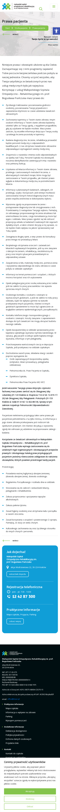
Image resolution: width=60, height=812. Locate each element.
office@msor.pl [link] (14, 699)
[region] (30, 785)
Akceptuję (30, 791)
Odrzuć (30, 806)
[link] (56, 31)
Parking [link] (9, 716)
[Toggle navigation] (54, 6)
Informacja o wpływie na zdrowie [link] (21, 712)
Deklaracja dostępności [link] (16, 731)
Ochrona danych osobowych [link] (18, 739)
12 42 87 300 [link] (23, 596)
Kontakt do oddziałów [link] (16, 757)
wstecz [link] (15, 34)
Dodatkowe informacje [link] (14, 727)
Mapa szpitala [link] (12, 708)
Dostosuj (30, 799)
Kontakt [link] (7, 749)
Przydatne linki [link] (12, 743)
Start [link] (7, 28)
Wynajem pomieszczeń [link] (16, 720)
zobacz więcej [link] (15, 621)
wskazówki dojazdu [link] (17, 574)
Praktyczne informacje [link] (14, 704)
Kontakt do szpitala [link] (14, 753)
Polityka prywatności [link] (15, 735)
